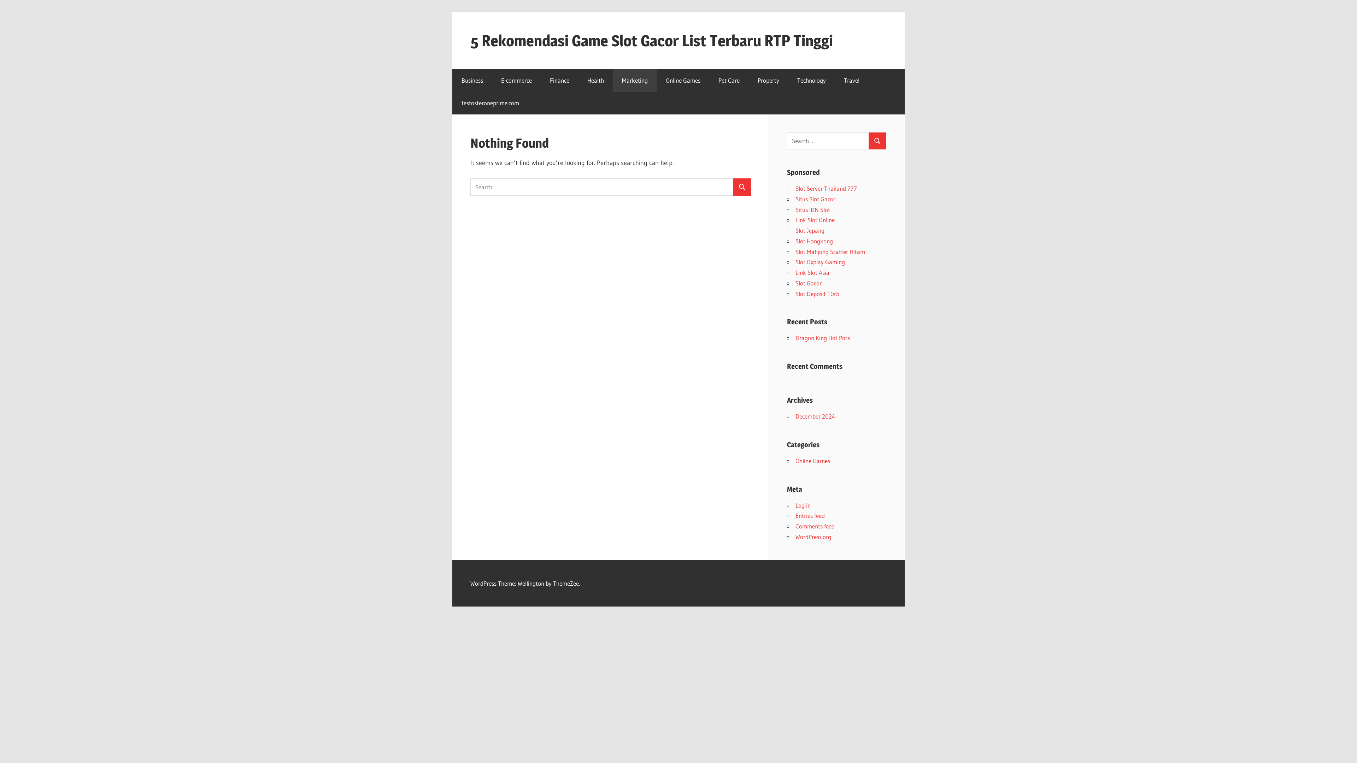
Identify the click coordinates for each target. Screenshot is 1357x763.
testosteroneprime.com (490, 103)
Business (472, 80)
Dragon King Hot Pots (822, 338)
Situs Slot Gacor (815, 199)
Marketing (635, 80)
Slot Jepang (809, 230)
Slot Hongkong (814, 241)
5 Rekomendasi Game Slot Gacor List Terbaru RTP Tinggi (651, 40)
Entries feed (810, 515)
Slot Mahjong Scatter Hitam (830, 251)
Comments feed (815, 526)
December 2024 (815, 416)
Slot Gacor (808, 283)
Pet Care (729, 80)
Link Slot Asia (812, 272)
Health (595, 80)
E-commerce (516, 80)
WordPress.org (813, 536)
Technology (811, 80)
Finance (559, 80)
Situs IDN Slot (812, 209)
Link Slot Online (815, 220)
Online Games (683, 80)
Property (768, 80)
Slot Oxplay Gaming (820, 262)
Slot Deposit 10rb (817, 293)
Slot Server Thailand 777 (826, 188)
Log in (803, 505)
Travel (851, 80)
